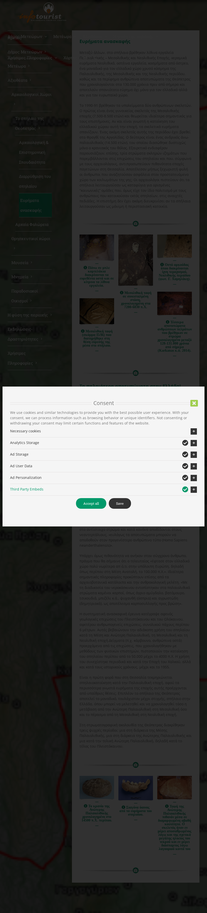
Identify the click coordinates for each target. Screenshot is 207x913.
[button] (103, 431)
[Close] (194, 403)
